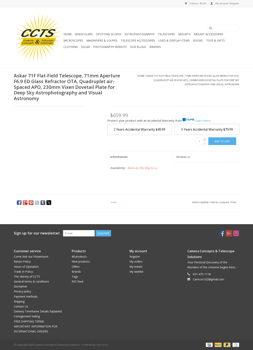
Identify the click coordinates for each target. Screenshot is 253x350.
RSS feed (77, 281)
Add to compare (220, 202)
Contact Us (21, 306)
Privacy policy (22, 291)
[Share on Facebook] (19, 202)
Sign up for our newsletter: (37, 233)
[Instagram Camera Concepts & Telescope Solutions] (236, 233)
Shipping (19, 301)
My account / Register (227, 3)
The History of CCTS (27, 276)
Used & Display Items (174, 40)
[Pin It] (31, 202)
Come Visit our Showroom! (31, 256)
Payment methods (26, 296)
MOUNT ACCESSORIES (208, 34)
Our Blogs (138, 47)
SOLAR (85, 47)
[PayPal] (217, 344)
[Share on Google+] (25, 202)
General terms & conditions (31, 281)
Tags (75, 276)
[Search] (210, 28)
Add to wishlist (200, 202)
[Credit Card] (208, 344)
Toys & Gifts (215, 40)
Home (67, 34)
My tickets (136, 266)
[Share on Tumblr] (43, 202)
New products (81, 261)
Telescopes (166, 34)
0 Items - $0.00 (198, 3)
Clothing (70, 47)
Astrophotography (140, 34)
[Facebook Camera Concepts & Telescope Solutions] (222, 233)
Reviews (183, 157)
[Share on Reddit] (37, 202)
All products (79, 256)
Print (233, 202)
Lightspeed (102, 344)
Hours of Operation (26, 266)
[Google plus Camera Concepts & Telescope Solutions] (229, 233)
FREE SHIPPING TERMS (29, 321)
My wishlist (136, 271)
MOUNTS (184, 34)
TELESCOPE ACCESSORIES (138, 40)
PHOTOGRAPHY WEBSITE (110, 47)
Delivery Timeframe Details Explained (38, 311)
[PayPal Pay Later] (226, 344)
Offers (76, 266)
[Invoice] (235, 344)
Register (134, 256)
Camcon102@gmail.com (208, 279)
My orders (136, 261)
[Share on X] (48, 202)
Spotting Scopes (108, 34)
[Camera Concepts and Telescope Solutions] (38, 37)
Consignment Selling (27, 316)
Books (198, 40)
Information (118, 157)
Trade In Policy (23, 271)
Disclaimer (20, 286)
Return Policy (22, 261)
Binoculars (84, 34)
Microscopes (73, 40)
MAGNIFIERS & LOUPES (101, 40)
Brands (155, 47)
